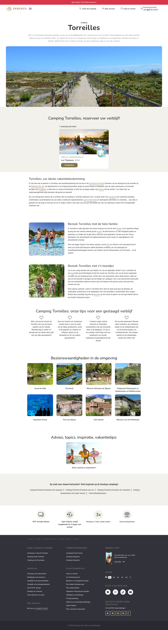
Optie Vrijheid (71, 605)
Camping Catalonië (73, 560)
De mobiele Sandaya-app (75, 584)
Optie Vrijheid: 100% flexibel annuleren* (84, 2)
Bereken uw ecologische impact (77, 581)
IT (130, 577)
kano (73, 273)
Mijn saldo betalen (72, 588)
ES (118, 577)
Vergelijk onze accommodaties (38, 581)
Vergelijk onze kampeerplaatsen (38, 584)
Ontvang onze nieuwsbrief (36, 574)
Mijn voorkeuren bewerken (75, 609)
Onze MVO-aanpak (34, 588)
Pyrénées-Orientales (96, 183)
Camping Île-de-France (74, 553)
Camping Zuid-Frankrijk (35, 557)
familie (119, 228)
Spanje (101, 189)
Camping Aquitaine (73, 557)
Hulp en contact (71, 574)
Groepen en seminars (34, 591)
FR (122, 577)
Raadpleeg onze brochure (36, 577)
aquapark (112, 197)
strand (99, 231)
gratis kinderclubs (90, 200)
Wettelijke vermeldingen (74, 595)
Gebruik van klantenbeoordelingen (78, 602)
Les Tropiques (67, 160)
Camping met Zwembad (35, 560)
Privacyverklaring (72, 598)
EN (114, 577)
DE (126, 577)
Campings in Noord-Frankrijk (37, 553)
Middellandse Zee (37, 186)
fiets (108, 244)
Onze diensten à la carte (35, 595)
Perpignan (42, 189)
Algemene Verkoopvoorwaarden (77, 591)
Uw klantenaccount (73, 577)
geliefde (97, 294)
